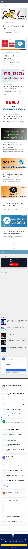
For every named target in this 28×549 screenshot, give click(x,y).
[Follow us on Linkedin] (19, 252)
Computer (5, 142)
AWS (17, 200)
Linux (4, 22)
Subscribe (16, 370)
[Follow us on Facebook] (22, 252)
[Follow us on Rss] (17, 252)
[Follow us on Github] (24, 252)
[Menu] (26, 1)
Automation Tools (11, 52)
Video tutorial (15, 22)
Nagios (4, 172)
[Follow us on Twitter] (26, 252)
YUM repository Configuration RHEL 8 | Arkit (16, 334)
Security (10, 142)
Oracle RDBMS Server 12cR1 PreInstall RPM (16, 340)
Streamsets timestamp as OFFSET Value (15, 327)
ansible (4, 52)
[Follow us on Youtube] (15, 252)
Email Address (8, 364)
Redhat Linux (8, 22)
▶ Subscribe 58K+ (14, 264)
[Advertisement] (11, 293)
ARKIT (3, 1)
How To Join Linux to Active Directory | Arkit (16, 347)
